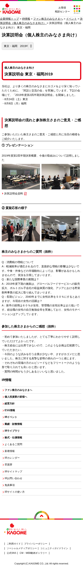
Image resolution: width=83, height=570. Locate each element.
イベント (71, 18)
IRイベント (11, 417)
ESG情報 (10, 410)
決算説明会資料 (13, 193)
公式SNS (11, 553)
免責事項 (10, 485)
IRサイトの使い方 (15, 492)
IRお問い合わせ (13, 478)
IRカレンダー (12, 458)
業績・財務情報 (13, 424)
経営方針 (10, 403)
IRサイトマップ (13, 471)
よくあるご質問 (13, 444)
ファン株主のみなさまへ (48, 18)
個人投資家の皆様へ (16, 396)
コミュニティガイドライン (54, 548)
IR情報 (26, 18)
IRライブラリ (12, 430)
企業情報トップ (9, 18)
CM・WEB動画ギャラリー (33, 553)
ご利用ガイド (14, 543)
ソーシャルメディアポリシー (22, 548)
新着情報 (10, 451)
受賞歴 (8, 464)
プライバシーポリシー (35, 543)
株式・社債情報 (13, 437)
